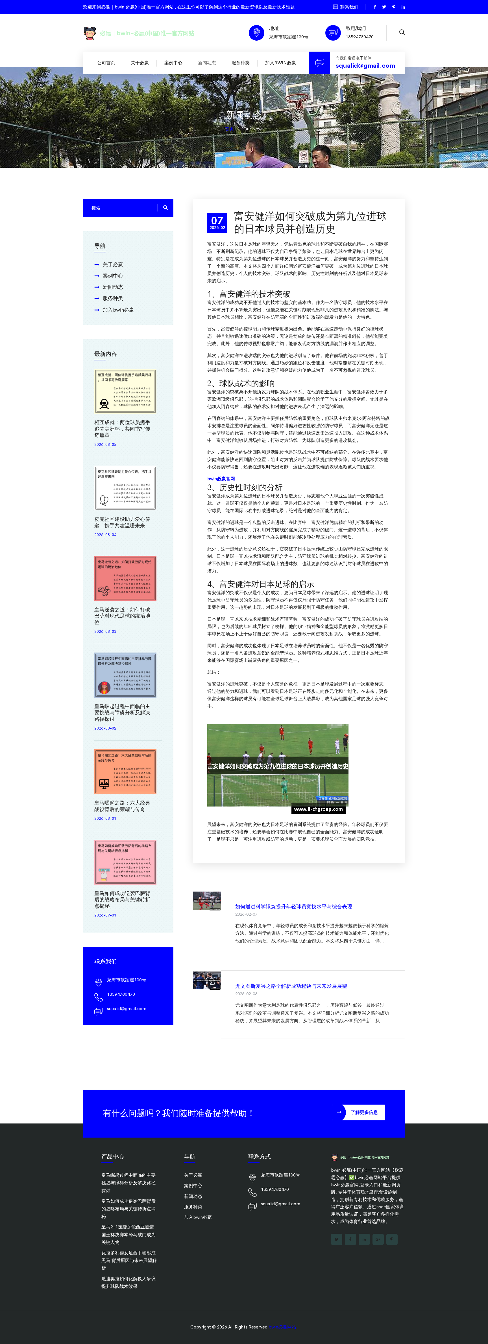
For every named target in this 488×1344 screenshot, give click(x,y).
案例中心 (173, 63)
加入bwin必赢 (280, 63)
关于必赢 (140, 63)
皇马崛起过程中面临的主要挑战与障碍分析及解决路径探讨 (122, 712)
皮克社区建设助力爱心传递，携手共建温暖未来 (122, 522)
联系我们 (349, 7)
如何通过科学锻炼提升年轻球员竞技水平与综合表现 (293, 907)
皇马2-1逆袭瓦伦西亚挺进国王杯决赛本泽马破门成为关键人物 (128, 1234)
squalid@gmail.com (365, 66)
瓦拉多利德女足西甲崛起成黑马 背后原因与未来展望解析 (129, 1260)
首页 (229, 129)
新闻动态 (207, 63)
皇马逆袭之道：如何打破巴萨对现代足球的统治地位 (122, 616)
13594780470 (360, 37)
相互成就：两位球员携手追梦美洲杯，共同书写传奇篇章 (122, 428)
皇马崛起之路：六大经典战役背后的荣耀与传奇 (122, 806)
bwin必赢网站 (282, 1327)
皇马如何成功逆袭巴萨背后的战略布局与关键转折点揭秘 (122, 899)
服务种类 (241, 63)
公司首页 (106, 63)
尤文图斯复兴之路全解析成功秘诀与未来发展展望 (291, 986)
